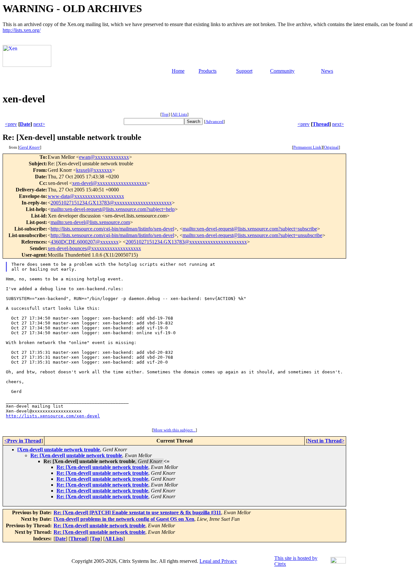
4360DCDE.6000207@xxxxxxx (85, 242)
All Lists (179, 114)
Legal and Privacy (218, 561)
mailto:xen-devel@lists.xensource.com (90, 222)
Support (244, 71)
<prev (11, 124)
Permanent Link (307, 147)
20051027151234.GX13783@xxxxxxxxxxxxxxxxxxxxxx (111, 202)
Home (178, 71)
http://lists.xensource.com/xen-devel (53, 415)
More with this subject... (174, 430)
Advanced (214, 121)
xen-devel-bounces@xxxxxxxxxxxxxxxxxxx (94, 248)
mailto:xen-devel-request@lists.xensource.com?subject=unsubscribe (252, 235)
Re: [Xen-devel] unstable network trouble (76, 455)
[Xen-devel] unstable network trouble (58, 449)
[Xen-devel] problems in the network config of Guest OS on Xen (124, 519)
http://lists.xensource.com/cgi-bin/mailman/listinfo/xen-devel (112, 229)
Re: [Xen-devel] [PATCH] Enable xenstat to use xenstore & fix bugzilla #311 (137, 512)
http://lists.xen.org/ (21, 30)
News (327, 71)
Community (282, 71)
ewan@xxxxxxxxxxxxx (104, 157)
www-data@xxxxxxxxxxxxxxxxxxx (86, 196)
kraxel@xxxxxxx (94, 170)
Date (25, 124)
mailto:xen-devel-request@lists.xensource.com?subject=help (113, 209)
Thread (321, 124)
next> (39, 124)
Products (208, 71)
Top (165, 114)
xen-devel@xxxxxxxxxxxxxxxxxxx (109, 183)
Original (331, 147)
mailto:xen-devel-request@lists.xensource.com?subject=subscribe (250, 229)
